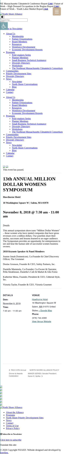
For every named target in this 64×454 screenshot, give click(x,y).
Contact (9, 92)
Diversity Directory (21, 63)
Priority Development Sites (18, 73)
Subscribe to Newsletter (11, 28)
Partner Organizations (22, 39)
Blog (14, 87)
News (8, 79)
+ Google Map (45, 310)
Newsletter (17, 81)
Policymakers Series (21, 55)
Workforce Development (23, 47)
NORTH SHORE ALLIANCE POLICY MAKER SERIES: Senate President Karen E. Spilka (43, 373)
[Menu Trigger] (57, 11)
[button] (4, 26)
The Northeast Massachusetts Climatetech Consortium (37, 68)
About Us (10, 33)
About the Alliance (15, 412)
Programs (10, 52)
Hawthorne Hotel (40, 299)
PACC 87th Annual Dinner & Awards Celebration (17, 373)
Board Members (19, 41)
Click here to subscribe (10, 440)
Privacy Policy (13, 428)
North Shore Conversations (25, 84)
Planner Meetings (20, 57)
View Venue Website (41, 321)
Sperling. (4, 452)
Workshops (17, 65)
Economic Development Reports (27, 49)
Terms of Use (12, 425)
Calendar (10, 89)
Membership (18, 36)
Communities (12, 71)
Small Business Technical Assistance (29, 60)
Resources (17, 44)
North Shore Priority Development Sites (24, 417)
